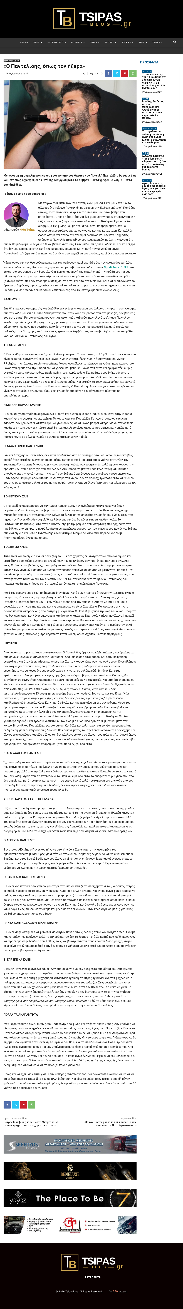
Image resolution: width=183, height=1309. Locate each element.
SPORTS (109, 42)
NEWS (36, 42)
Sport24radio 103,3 (116, 267)
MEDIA (93, 42)
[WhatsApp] (133, 73)
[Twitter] (116, 73)
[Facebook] (108, 73)
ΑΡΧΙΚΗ (24, 42)
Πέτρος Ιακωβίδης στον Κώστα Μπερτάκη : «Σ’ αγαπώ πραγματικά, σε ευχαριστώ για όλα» (31, 1124)
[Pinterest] (124, 73)
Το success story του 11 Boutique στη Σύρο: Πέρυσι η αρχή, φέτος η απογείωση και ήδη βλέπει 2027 (154, 81)
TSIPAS (156, 42)
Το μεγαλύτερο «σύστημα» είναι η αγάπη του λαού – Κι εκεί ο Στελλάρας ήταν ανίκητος (154, 137)
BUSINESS (76, 42)
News (146, 99)
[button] (174, 42)
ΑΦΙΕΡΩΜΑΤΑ (149, 129)
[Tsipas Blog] (91, 19)
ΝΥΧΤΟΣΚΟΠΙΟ (55, 42)
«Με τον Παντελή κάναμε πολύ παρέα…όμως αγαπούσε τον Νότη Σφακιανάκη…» (110, 1124)
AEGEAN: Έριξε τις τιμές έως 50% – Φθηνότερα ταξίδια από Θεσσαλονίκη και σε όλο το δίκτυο (154, 162)
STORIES (126, 42)
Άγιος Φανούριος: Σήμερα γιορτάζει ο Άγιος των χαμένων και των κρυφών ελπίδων (154, 189)
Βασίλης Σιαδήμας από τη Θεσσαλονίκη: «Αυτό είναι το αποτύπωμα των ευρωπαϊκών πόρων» (153, 109)
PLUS (141, 42)
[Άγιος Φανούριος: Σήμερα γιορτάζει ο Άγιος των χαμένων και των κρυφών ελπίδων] (172, 183)
